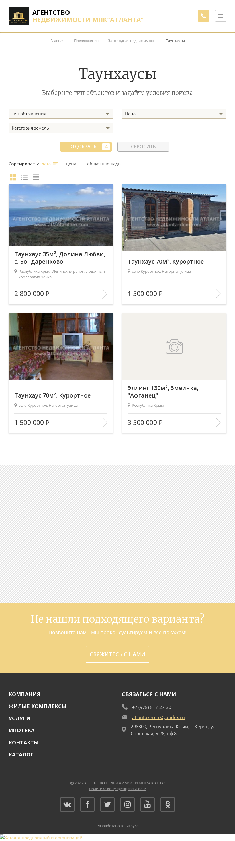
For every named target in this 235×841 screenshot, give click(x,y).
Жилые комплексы (37, 706)
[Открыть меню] (220, 16)
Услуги (19, 718)
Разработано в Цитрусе (117, 825)
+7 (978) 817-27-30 (151, 707)
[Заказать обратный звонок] (203, 16)
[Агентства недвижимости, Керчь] (41, 837)
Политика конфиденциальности (117, 788)
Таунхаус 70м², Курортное (166, 261)
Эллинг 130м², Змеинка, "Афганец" (163, 391)
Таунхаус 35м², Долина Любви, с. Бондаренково (59, 257)
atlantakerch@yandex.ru (158, 717)
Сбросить (143, 146)
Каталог (21, 754)
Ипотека (21, 730)
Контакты (24, 742)
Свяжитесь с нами (117, 654)
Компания (24, 694)
